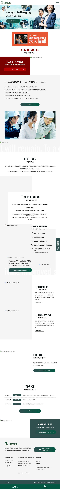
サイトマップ (7, 482)
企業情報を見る (13, 21)
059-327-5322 (10, 460)
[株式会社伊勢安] (6, 2)
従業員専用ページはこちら (44, 370)
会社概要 (38, 463)
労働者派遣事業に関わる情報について (44, 467)
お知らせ (17, 395)
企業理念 (38, 461)
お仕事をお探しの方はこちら (45, 432)
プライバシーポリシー (40, 469)
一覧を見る (30, 410)
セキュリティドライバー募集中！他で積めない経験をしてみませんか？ (40, 395)
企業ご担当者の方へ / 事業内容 (25, 457)
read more (38, 302)
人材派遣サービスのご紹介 (24, 461)
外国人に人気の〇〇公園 (29, 399)
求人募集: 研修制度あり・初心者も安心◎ (33, 404)
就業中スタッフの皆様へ (23, 473)
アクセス (38, 465)
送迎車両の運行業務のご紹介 (20, 270)
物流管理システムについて (24, 465)
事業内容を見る (30, 104)
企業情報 (38, 457)
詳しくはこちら (15, 69)
